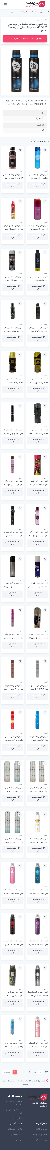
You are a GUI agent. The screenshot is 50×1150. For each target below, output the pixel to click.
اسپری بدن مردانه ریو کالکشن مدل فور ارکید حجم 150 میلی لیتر (37, 382)
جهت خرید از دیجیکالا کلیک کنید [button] (23, 39)
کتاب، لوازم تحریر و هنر (14, 1111)
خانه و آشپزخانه (40, 1134)
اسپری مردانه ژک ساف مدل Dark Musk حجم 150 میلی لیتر (37, 996)
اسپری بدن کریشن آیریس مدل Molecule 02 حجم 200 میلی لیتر (13, 229)
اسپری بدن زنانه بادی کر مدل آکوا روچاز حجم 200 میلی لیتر (39, 740)
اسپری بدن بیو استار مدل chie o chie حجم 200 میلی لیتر (38, 178)
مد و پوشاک (41, 1129)
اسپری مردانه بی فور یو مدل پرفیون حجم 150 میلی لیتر (38, 587)
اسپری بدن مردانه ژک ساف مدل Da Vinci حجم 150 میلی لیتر (38, 893)
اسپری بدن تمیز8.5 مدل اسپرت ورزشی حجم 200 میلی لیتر (14, 996)
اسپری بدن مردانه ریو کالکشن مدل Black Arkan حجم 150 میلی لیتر (37, 433)
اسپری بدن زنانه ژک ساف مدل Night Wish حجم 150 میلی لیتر (37, 944)
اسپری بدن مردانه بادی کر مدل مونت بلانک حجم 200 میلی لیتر (13, 536)
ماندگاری (41, 125)
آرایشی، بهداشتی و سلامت (14, 1103)
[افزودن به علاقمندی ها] (45, 150)
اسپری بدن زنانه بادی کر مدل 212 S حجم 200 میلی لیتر (13, 689)
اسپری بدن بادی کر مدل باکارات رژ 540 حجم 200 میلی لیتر (14, 740)
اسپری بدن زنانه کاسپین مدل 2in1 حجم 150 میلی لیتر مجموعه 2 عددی (14, 791)
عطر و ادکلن (24, 11)
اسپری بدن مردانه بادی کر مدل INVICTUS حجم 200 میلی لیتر (38, 689)
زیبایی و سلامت (37, 11)
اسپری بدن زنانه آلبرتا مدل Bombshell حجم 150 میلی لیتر (38, 229)
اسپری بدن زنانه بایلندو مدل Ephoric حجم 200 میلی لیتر (39, 485)
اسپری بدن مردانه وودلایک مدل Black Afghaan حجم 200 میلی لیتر (38, 331)
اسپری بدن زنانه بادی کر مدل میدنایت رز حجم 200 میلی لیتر (38, 536)
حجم (43, 112)
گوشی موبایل (16, 1134)
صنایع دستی (16, 1118)
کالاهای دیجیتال (15, 1129)
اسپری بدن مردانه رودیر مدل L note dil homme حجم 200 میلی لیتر (13, 280)
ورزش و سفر (41, 1140)
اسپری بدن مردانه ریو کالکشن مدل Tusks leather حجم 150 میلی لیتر (12, 382)
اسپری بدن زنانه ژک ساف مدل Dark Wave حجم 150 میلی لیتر (12, 893)
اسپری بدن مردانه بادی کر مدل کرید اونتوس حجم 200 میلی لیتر (12, 433)
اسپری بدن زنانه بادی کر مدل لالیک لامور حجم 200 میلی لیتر (13, 485)
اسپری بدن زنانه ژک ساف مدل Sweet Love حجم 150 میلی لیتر (38, 1047)
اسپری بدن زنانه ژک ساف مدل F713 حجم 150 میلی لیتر (38, 842)
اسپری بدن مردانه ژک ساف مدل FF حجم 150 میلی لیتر (13, 944)
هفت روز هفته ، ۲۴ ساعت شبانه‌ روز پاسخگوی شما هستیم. (24, 1082)
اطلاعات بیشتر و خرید (36, 185)
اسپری (13, 11)
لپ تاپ (19, 1140)
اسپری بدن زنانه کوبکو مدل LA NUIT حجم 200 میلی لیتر (13, 178)
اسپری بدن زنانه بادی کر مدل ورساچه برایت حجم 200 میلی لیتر (14, 638)
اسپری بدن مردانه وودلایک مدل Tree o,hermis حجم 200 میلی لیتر (13, 331)
